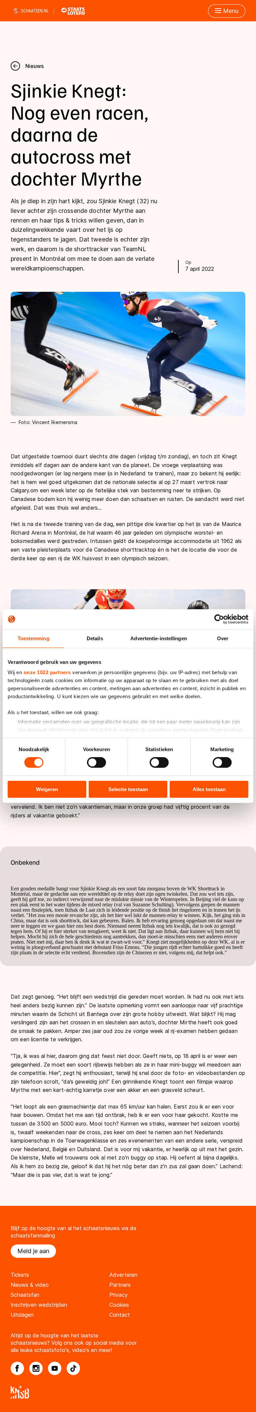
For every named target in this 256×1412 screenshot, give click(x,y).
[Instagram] (36, 1368)
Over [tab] (222, 638)
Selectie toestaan (128, 789)
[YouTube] (54, 1368)
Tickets (20, 1274)
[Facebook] (17, 1368)
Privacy (118, 1294)
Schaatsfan (25, 1294)
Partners (120, 1284)
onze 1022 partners (47, 672)
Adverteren (123, 1274)
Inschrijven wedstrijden (39, 1304)
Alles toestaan (209, 789)
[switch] (96, 762)
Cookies (119, 1304)
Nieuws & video (30, 1284)
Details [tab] (95, 638)
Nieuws (34, 66)
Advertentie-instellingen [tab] (158, 638)
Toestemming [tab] (33, 638)
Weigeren (47, 789)
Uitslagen (22, 1314)
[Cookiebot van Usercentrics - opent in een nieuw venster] (219, 619)
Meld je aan (33, 1250)
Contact (119, 1314)
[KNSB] (128, 1392)
